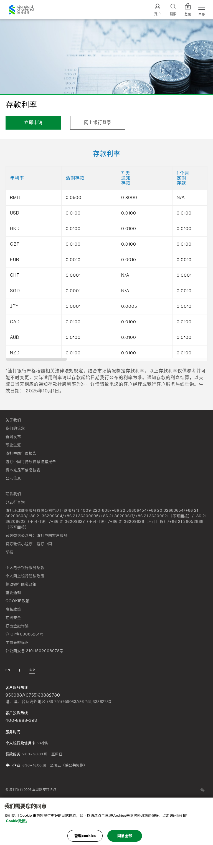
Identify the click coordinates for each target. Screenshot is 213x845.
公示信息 (13, 478)
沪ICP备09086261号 (25, 634)
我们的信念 (15, 428)
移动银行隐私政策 (21, 584)
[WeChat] (202, 790)
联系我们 (13, 494)
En (8, 670)
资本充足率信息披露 (23, 470)
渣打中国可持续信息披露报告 (31, 461)
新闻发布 (13, 436)
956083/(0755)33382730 (33, 695)
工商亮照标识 (17, 642)
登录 (187, 14)
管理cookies (85, 836)
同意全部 (124, 836)
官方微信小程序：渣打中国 (29, 544)
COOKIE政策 (18, 601)
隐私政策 (13, 609)
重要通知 (13, 592)
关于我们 (13, 420)
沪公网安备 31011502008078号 (35, 651)
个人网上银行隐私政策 (25, 576)
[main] (106, 821)
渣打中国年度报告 (21, 453)
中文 (32, 670)
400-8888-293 (21, 720)
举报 (9, 552)
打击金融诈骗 (17, 626)
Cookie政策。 (17, 821)
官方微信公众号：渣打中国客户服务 (37, 535)
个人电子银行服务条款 (25, 567)
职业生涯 (13, 445)
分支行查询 (15, 502)
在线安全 (13, 617)
